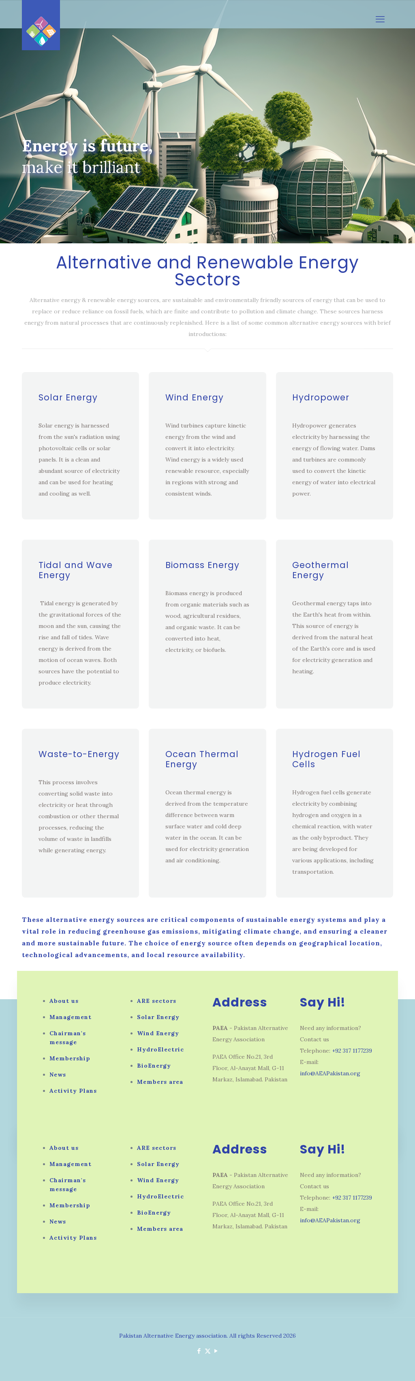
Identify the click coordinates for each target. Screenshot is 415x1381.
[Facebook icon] (199, 1351)
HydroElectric (160, 1049)
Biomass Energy (202, 565)
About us (64, 1000)
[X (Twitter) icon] (208, 1351)
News (57, 1074)
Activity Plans (73, 1090)
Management (70, 1017)
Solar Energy (68, 397)
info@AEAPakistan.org (330, 1073)
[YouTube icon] (216, 1351)
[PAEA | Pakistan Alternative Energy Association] (41, 25)
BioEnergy (154, 1065)
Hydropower (320, 397)
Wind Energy (194, 397)
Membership (69, 1058)
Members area (160, 1081)
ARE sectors (156, 1000)
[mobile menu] (380, 19)
